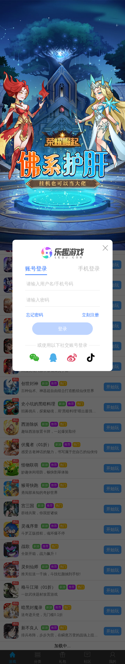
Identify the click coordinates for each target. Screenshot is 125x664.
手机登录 (89, 269)
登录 (62, 328)
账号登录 (36, 269)
